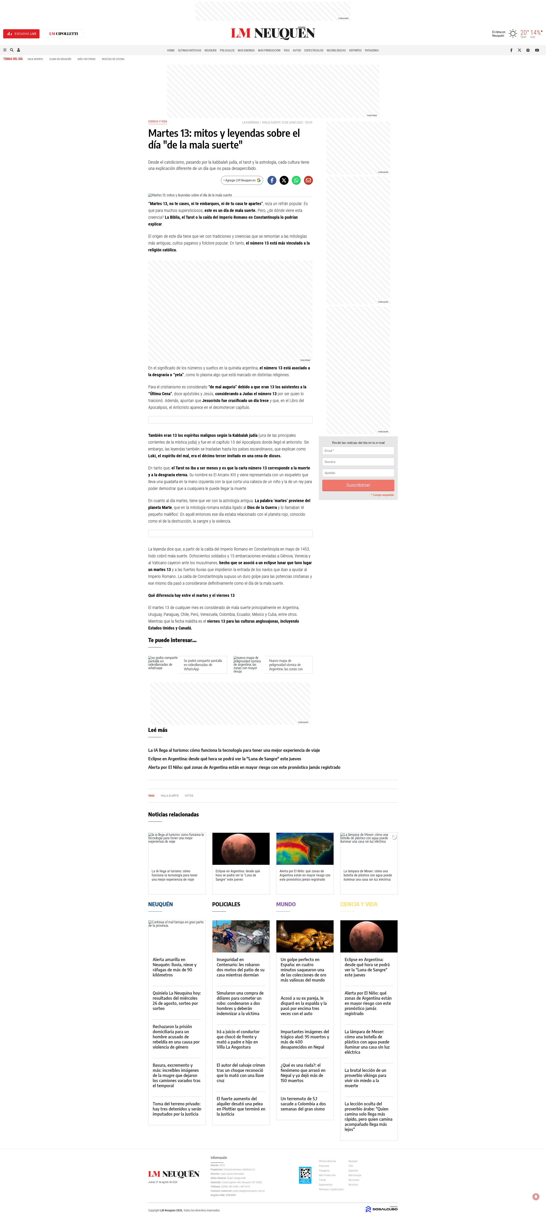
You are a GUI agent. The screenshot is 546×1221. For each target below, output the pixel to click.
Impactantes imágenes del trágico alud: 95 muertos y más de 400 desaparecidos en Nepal (305, 1039)
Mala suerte (271, 122)
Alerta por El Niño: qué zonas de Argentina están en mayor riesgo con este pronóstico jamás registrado (244, 767)
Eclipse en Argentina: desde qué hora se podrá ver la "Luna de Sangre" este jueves (224, 758)
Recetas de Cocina (113, 59)
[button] (5, 50)
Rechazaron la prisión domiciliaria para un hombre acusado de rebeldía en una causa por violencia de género (176, 1036)
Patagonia (372, 50)
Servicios (353, 1184)
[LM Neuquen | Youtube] (537, 50)
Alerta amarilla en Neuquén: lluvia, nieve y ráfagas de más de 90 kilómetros (174, 967)
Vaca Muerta (35, 59)
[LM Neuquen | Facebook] (512, 50)
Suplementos (325, 1184)
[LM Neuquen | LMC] (64, 33)
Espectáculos (313, 50)
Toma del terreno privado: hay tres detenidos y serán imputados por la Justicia (177, 1108)
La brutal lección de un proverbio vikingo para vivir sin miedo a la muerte (365, 1077)
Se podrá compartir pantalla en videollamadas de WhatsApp (203, 665)
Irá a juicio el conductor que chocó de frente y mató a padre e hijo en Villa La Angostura (238, 1039)
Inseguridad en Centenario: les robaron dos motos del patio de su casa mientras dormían (240, 967)
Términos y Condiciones (330, 1189)
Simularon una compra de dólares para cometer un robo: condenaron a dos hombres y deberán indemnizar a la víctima (240, 1003)
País (286, 50)
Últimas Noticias (189, 50)
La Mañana (250, 122)
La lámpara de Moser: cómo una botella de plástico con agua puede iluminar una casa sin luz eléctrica (368, 875)
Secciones (354, 1180)
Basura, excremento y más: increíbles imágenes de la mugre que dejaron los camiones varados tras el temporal (176, 1075)
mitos (189, 795)
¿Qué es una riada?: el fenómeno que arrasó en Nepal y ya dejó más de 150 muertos (303, 1072)
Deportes (355, 50)
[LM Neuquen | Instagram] (528, 50)
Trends (322, 1180)
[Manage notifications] (536, 1196)
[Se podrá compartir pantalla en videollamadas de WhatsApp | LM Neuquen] (164, 665)
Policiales (227, 50)
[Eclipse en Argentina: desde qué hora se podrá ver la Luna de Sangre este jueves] (241, 849)
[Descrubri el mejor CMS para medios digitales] (382, 1213)
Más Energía (246, 50)
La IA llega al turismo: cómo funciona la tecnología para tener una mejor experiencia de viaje (234, 750)
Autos (297, 50)
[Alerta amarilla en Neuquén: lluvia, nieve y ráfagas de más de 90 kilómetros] (177, 936)
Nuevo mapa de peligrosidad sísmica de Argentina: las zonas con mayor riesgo (286, 667)
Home (171, 50)
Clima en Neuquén (60, 59)
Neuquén (210, 50)
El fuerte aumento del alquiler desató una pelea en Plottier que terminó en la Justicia (241, 1106)
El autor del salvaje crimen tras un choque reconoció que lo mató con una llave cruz (241, 1072)
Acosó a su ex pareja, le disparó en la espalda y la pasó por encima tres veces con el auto (304, 1005)
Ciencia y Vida (157, 121)
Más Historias (87, 59)
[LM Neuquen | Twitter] (520, 50)
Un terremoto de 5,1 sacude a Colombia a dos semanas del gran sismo (303, 1103)
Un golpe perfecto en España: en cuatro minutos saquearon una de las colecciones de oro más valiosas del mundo (303, 969)
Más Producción (269, 50)
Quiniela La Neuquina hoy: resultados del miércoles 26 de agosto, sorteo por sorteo (177, 1000)
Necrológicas (336, 50)
